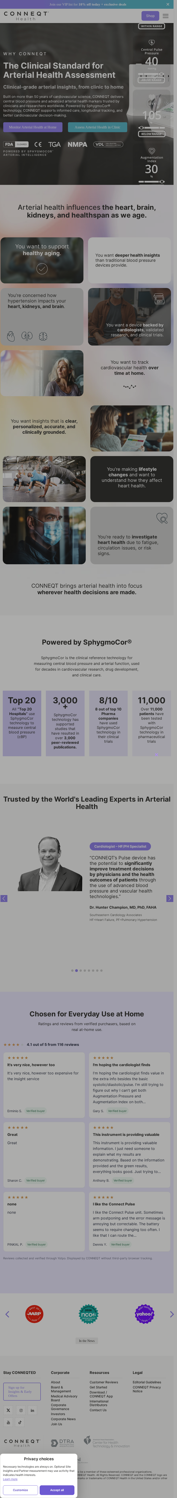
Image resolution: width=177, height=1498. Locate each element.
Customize (20, 1490)
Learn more (10, 1479)
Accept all (57, 1490)
